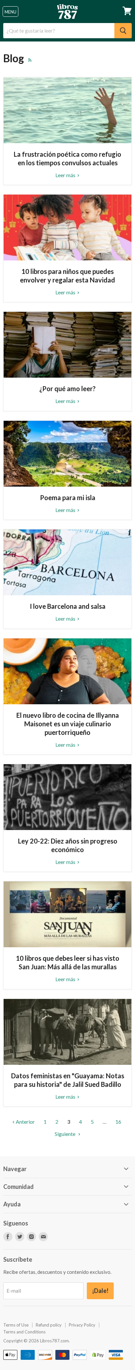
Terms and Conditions (24, 1331)
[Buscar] (123, 30)
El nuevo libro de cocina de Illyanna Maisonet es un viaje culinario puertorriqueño (67, 723)
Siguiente (65, 1134)
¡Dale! (100, 1290)
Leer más (65, 175)
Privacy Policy (82, 1325)
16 (118, 1121)
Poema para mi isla (67, 497)
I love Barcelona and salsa (68, 606)
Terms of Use (16, 1325)
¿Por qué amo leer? (67, 388)
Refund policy (49, 1325)
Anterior (25, 1121)
